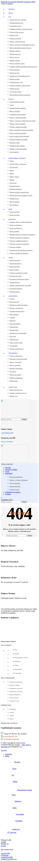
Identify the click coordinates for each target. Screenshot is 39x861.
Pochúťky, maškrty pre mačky (18, 127)
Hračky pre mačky (15, 111)
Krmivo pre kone (14, 212)
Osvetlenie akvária (15, 324)
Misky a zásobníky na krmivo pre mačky (21, 130)
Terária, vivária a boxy (16, 356)
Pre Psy (15, 650)
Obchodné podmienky (16, 477)
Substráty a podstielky (16, 368)
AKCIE (12, 715)
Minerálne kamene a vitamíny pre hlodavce (22, 234)
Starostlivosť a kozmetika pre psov (20, 76)
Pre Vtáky (16, 665)
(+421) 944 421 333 (10, 736)
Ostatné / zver (14, 396)
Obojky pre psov (14, 57)
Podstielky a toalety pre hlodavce (19, 244)
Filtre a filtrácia (14, 314)
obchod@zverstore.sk (11, 739)
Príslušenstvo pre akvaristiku (18, 333)
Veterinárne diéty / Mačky (17, 146)
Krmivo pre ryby (14, 302)
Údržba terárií (14, 381)
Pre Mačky (16, 653)
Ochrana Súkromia (15, 486)
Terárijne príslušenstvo (16, 378)
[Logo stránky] (16, 417)
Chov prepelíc (14, 167)
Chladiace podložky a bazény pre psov (21, 29)
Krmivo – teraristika (15, 362)
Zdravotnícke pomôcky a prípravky (20, 95)
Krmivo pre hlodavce (16, 228)
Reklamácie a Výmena (16, 691)
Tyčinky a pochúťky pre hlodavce (19, 238)
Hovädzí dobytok (15, 186)
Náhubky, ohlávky (15, 51)
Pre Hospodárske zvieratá (20, 657)
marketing (4, 747)
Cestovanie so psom (15, 26)
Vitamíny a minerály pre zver (18, 393)
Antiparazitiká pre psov (16, 23)
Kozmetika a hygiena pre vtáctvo (19, 279)
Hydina (12, 170)
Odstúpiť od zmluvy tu (8, 859)
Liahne (12, 161)
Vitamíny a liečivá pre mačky (18, 149)
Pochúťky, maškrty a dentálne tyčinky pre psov (23, 66)
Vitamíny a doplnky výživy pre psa (20, 85)
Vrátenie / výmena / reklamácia (19, 480)
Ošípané (12, 180)
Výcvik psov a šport (15, 91)
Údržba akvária (14, 339)
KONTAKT (13, 709)
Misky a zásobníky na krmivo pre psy (21, 48)
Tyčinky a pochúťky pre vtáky (18, 273)
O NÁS (12, 712)
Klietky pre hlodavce (16, 225)
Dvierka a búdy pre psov (17, 32)
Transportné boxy (15, 282)
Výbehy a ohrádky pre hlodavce (19, 253)
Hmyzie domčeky (15, 202)
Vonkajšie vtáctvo (15, 291)
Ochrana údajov (14, 698)
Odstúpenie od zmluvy (16, 688)
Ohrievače (12, 320)
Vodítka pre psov (14, 88)
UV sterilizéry (14, 346)
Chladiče (12, 317)
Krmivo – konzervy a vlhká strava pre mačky (23, 121)
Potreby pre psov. (15, 73)
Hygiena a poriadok (15, 38)
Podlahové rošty (14, 198)
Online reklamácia (15, 483)
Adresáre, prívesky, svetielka (18, 19)
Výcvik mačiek (14, 152)
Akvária (12, 299)
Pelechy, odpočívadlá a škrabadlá (19, 136)
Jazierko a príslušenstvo (17, 349)
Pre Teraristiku (17, 673)
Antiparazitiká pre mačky (17, 102)
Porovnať (13, 832)
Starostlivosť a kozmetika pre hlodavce (21, 250)
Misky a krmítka (14, 231)
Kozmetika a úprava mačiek (18, 114)
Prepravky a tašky (15, 142)
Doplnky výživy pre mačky (18, 124)
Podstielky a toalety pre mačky (19, 139)
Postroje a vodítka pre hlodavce (19, 241)
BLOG (11, 719)
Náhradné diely (14, 330)
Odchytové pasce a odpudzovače (19, 192)
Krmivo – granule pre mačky (18, 117)
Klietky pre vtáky (15, 266)
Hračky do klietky (15, 260)
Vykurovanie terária (15, 375)
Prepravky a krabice (15, 247)
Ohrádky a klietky (15, 60)
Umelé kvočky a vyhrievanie (18, 164)
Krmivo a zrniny (14, 270)
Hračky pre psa (14, 35)
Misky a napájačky (15, 365)
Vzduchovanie (14, 327)
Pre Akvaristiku (17, 669)
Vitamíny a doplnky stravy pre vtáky (20, 285)
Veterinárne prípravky (16, 288)
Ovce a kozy (13, 183)
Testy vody (13, 336)
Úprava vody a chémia (16, 342)
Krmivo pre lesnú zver (16, 390)
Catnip (12, 105)
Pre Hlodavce (17, 661)
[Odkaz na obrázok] (12, 605)
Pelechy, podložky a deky (17, 63)
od (9, 747)
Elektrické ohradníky (16, 189)
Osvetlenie (13, 371)
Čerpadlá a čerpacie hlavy (17, 311)
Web (23, 745)
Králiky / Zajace (14, 176)
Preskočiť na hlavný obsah (26, 2)
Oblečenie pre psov (15, 54)
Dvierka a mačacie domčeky (18, 108)
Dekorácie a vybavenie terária (18, 359)
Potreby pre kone (15, 215)
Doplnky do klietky (15, 263)
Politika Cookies (14, 489)
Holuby (12, 173)
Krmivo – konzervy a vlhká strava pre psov (22, 45)
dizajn (28, 745)
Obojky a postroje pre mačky (18, 133)
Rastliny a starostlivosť (16, 308)
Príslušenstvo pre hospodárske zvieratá (21, 195)
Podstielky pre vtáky (16, 276)
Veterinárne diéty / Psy (16, 82)
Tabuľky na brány (15, 79)
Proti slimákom (14, 205)
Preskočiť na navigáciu (9, 2)
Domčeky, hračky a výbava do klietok (21, 222)
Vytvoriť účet (5, 853)
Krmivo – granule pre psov (17, 41)
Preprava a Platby (15, 685)
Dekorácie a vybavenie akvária (19, 305)
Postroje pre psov (15, 70)
